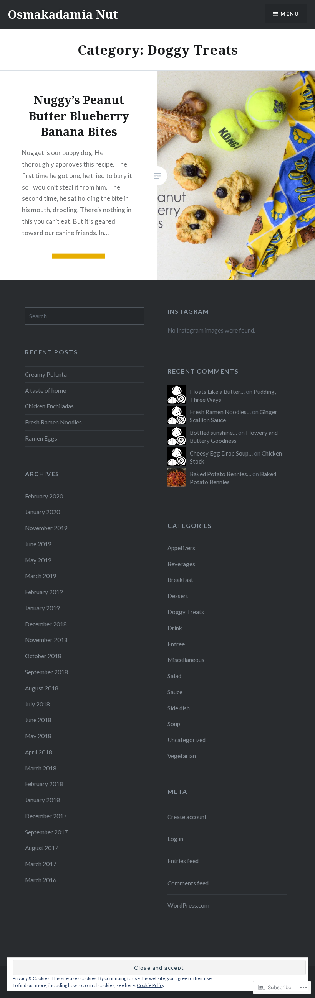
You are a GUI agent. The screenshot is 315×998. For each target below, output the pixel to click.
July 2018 (37, 704)
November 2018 (46, 639)
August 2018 (41, 688)
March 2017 (40, 863)
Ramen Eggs (41, 438)
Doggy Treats (185, 611)
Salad (174, 675)
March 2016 (40, 880)
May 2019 (38, 560)
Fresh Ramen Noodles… (220, 411)
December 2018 (46, 624)
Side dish (178, 708)
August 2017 (41, 847)
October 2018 (43, 655)
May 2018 (38, 736)
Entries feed (183, 860)
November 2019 (46, 527)
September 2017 (46, 832)
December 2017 (46, 816)
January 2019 (42, 608)
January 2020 (42, 511)
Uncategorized (186, 739)
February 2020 (44, 496)
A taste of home (45, 390)
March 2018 (40, 768)
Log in (175, 838)
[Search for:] (84, 316)
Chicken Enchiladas (49, 406)
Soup (173, 723)
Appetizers (181, 547)
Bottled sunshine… (213, 432)
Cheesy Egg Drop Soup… (221, 453)
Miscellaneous (185, 659)
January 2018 (42, 799)
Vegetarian (181, 755)
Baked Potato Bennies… (220, 473)
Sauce (174, 691)
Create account (187, 816)
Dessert (177, 595)
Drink (174, 627)
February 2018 (44, 783)
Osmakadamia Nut (63, 14)
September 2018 (46, 672)
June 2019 (38, 544)
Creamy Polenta (46, 374)
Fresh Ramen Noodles (53, 422)
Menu (289, 13)
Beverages (181, 563)
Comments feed (188, 883)
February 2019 (44, 591)
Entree (176, 644)
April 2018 (38, 752)
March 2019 (40, 575)
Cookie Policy (150, 985)
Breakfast (180, 579)
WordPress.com (188, 905)
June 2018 (38, 719)
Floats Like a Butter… (217, 391)
